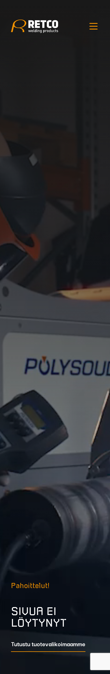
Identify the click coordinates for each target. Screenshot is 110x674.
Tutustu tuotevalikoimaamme (48, 644)
